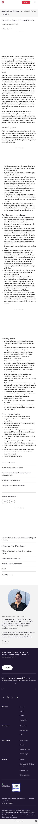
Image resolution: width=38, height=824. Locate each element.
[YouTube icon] (16, 697)
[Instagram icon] (7, 697)
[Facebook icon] (3, 697)
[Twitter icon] (12, 697)
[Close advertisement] (36, 821)
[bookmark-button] (9, 14)
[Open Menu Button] (35, 2)
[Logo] (3, 2)
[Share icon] (3, 14)
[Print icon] (6, 14)
